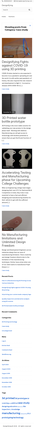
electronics (20, 406)
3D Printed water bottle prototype (14, 119)
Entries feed (6, 345)
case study (24, 403)
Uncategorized (7, 331)
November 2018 (7, 382)
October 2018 (6, 387)
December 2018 (7, 378)
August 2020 (6, 369)
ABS (10, 403)
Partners (12, 16)
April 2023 (5, 364)
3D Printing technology (9, 322)
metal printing (23, 413)
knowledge (16, 409)
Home (4, 16)
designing (5, 406)
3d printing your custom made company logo (16, 294)
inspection (6, 409)
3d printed (8, 398)
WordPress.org (6, 354)
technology (18, 417)
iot (10, 409)
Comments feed (7, 350)
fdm (24, 406)
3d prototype (21, 398)
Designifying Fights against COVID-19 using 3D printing (15, 65)
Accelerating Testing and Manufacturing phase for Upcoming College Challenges (16, 178)
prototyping (7, 417)
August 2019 (6, 373)
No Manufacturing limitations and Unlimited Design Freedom (14, 240)
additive (14, 403)
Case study (5, 89)
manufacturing (11, 413)
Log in (4, 341)
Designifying (7, 5)
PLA (29, 413)
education (13, 406)
